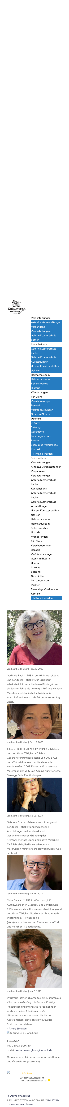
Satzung (35, 427)
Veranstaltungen (41, 318)
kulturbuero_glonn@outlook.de (34, 1050)
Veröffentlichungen (42, 410)
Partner (35, 440)
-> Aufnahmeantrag (18, 1096)
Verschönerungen (41, 401)
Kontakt (35, 449)
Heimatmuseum (40, 375)
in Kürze (35, 423)
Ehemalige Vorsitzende (44, 445)
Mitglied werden (43, 454)
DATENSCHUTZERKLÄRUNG (20, 1104)
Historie (35, 388)
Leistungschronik (41, 436)
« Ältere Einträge (17, 1028)
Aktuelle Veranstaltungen (46, 322)
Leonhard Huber (19, 668)
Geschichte (37, 432)
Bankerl (35, 405)
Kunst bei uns (39, 344)
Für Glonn (37, 397)
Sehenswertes (39, 383)
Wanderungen (39, 392)
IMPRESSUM (53, 1100)
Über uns (36, 418)
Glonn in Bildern (40, 414)
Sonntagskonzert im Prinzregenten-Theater (33, 1079)
